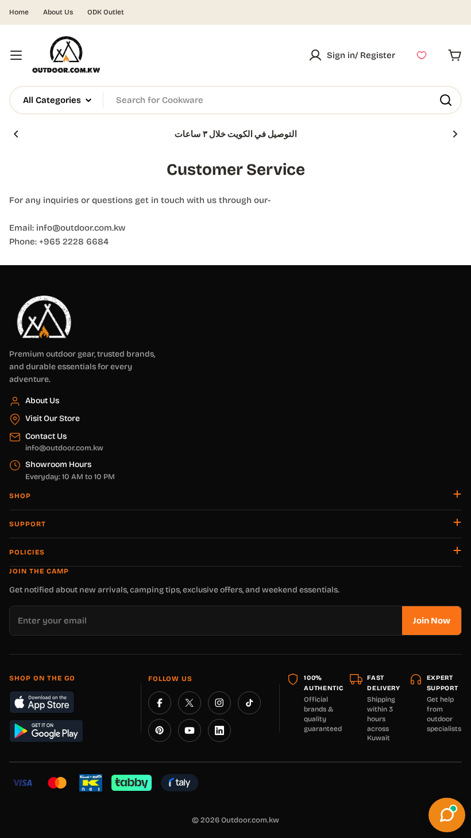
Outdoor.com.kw (250, 820)
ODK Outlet (105, 12)
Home (19, 12)
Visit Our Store (52, 418)
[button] (16, 134)
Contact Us (46, 436)
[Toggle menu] (16, 55)
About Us (58, 12)
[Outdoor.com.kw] (43, 299)
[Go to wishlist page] (421, 55)
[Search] (446, 100)
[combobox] (235, 100)
